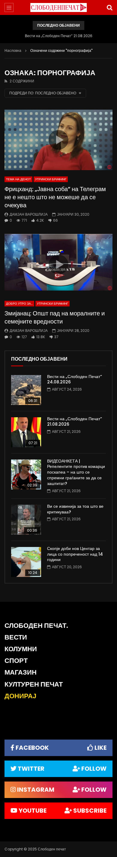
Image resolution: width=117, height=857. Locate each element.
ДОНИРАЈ (20, 696)
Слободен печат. (36, 625)
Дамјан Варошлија (29, 214)
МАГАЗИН (20, 672)
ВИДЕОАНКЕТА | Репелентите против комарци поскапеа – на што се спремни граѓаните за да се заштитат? (76, 472)
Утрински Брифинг (50, 179)
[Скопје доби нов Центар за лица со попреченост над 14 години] (26, 562)
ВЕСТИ (15, 637)
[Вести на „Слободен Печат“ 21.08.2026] (26, 432)
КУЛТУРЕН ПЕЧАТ (33, 684)
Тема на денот (18, 179)
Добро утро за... (19, 303)
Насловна (12, 50)
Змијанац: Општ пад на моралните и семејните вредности (54, 317)
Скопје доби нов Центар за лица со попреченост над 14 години (75, 554)
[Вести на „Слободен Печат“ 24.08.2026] (26, 390)
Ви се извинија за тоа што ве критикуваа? (75, 509)
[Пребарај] (109, 7)
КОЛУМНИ (20, 649)
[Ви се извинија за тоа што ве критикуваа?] (26, 520)
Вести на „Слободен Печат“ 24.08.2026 (74, 379)
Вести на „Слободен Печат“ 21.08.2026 (58, 35)
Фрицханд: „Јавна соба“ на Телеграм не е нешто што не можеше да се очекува (55, 197)
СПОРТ (16, 660)
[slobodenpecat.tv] (58, 7)
